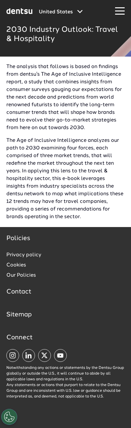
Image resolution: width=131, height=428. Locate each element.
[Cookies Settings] (9, 417)
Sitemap (19, 315)
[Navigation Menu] (120, 11)
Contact (18, 292)
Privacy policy (23, 255)
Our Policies (21, 275)
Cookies (16, 265)
